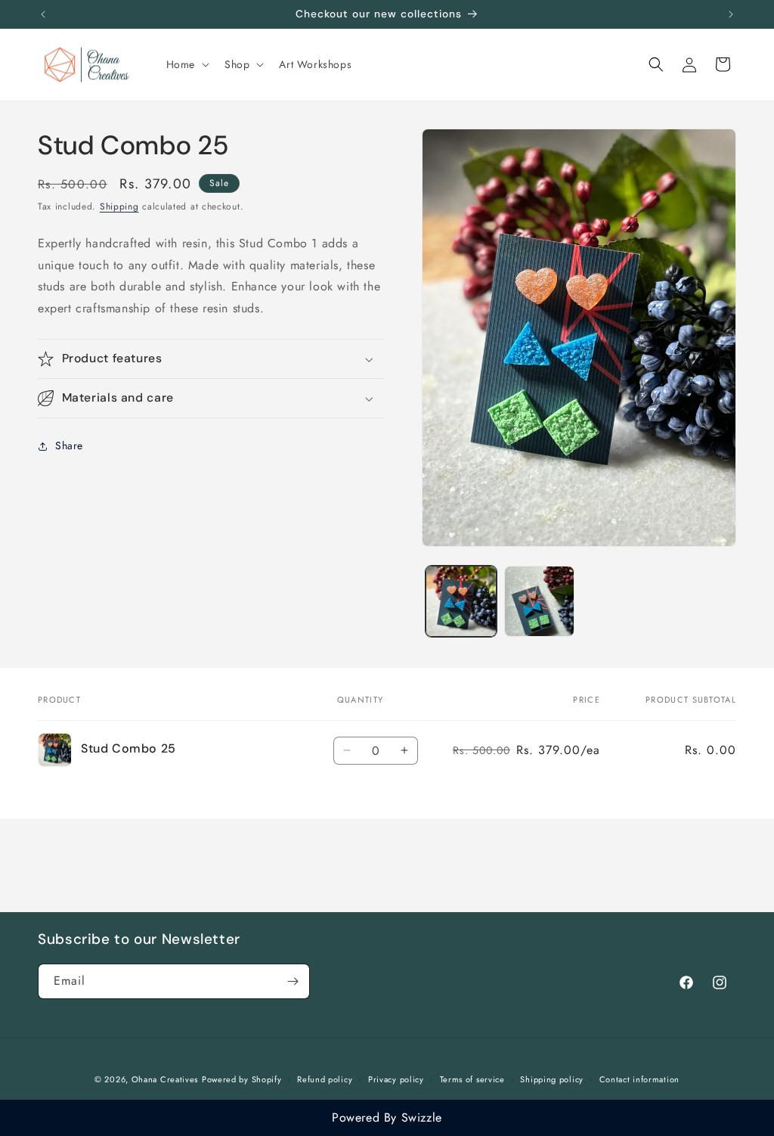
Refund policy (324, 1079)
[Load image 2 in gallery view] (539, 601)
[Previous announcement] (43, 14)
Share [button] (69, 445)
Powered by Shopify (242, 1079)
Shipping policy (552, 1079)
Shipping (119, 206)
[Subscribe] (292, 981)
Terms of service (472, 1079)
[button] (186, 64)
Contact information (639, 1079)
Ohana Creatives (165, 1079)
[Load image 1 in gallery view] (461, 601)
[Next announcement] (731, 14)
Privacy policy (396, 1079)
